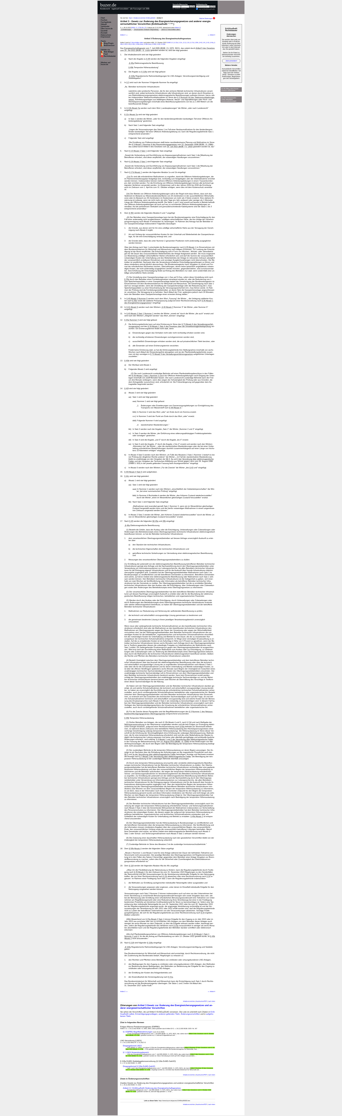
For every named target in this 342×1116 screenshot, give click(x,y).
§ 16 (188, 42)
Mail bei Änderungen (206, 18)
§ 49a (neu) (139, 44)
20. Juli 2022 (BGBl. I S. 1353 (179, 147)
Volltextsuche (201, 4)
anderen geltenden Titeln (169, 1014)
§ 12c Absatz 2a (131, 114)
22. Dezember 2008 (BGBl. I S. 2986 (197, 144)
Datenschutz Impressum (106, 36)
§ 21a (170, 977)
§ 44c (133, 44)
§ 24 (165, 876)
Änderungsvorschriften (190, 1014)
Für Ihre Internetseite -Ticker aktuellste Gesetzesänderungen (229, 99)
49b (164, 521)
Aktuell (104, 24)
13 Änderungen (126, 29)
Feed (106, 54)
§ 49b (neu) (147, 44)
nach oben (211, 1001)
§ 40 (200, 42)
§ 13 (184, 42)
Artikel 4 (211, 35)
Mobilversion (109, 45)
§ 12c (180, 42)
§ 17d (192, 42)
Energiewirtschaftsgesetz (134, 48)
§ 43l (129, 44)
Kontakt (104, 33)
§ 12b (176, 42)
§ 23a (176, 925)
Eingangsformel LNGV (132, 1046)
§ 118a (163, 44)
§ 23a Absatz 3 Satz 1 (155, 919)
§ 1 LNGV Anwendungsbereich (136, 1052)
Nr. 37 (144, 27)
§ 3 (172, 42)
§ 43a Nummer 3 (131, 320)
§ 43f (125, 44)
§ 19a (126, 279)
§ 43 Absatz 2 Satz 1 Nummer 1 (140, 313)
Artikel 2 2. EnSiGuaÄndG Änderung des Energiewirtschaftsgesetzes (152, 1088)
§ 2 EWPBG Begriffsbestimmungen (137, 1032)
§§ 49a (155, 521)
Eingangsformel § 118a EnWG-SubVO (139, 1066)
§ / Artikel (176, 8)
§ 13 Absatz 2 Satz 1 (138, 151)
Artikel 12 (178, 27)
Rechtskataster (110, 56)
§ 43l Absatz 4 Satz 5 (133, 472)
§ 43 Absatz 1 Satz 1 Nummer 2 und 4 (148, 375)
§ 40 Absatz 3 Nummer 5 (137, 298)
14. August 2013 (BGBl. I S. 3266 (174, 741)
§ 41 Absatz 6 (132, 307)
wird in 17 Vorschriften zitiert (171, 29)
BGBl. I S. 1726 (136, 27)
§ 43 (207, 42)
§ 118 (158, 44)
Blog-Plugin (109, 43)
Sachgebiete (106, 22)
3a (172, 459)
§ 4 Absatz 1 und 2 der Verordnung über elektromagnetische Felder (184, 739)
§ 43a (211, 42)
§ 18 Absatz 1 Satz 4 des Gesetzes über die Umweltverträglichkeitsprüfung (179, 326)
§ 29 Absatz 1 (190, 247)
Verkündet (105, 26)
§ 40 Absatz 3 (167, 307)
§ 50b (154, 44)
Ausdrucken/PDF (201, 1001)
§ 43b (126, 361)
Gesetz (184, 8)
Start (103, 18)
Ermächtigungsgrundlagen (146, 1014)
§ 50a (182, 726)
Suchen (104, 20)
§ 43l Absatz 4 (175, 408)
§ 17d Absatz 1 (135, 172)
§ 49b (131, 67)
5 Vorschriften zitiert (136, 42)
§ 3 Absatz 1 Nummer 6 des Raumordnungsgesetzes (154, 144)
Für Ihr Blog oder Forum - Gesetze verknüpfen (230, 89)
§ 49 (148, 59)
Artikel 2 (124, 35)
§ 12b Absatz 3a (133, 108)
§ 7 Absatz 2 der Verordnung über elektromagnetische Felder (165, 756)
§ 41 (204, 42)
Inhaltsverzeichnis (189, 1001)
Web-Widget (109, 52)
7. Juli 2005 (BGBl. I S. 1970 (162, 48)
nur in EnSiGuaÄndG (207, 9)
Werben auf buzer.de (105, 63)
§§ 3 (168, 459)
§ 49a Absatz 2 (197, 816)
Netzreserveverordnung (134, 724)
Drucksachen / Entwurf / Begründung (146, 29)
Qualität (104, 31)
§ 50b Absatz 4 (135, 848)
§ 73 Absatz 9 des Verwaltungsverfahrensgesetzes (171, 354)
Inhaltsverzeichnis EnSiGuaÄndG (144, 18)
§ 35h (196, 42)
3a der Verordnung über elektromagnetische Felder (154, 754)
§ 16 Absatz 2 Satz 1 (138, 161)
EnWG (169, 42)
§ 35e (134, 301)
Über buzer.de (106, 29)
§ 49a (131, 63)
